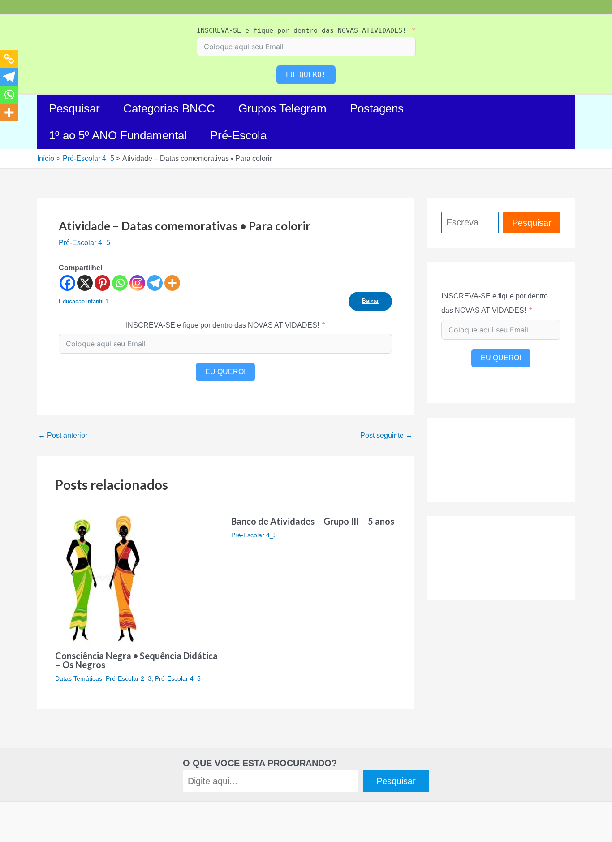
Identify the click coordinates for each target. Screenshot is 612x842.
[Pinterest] (102, 283)
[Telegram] (155, 283)
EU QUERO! (306, 74)
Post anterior (62, 435)
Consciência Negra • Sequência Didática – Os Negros (136, 660)
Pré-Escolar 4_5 (84, 242)
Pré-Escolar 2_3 (128, 678)
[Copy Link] (9, 59)
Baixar (370, 301)
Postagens (377, 108)
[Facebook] (67, 283)
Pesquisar (74, 108)
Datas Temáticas (78, 678)
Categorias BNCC (169, 108)
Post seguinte (386, 435)
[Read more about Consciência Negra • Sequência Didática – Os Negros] (103, 576)
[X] (85, 283)
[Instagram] (137, 283)
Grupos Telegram (282, 108)
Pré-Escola (238, 135)
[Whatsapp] (120, 283)
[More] (172, 283)
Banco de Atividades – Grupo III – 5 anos (312, 521)
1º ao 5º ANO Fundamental (118, 135)
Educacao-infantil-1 (83, 301)
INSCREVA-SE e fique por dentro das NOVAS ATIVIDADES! (301, 30)
